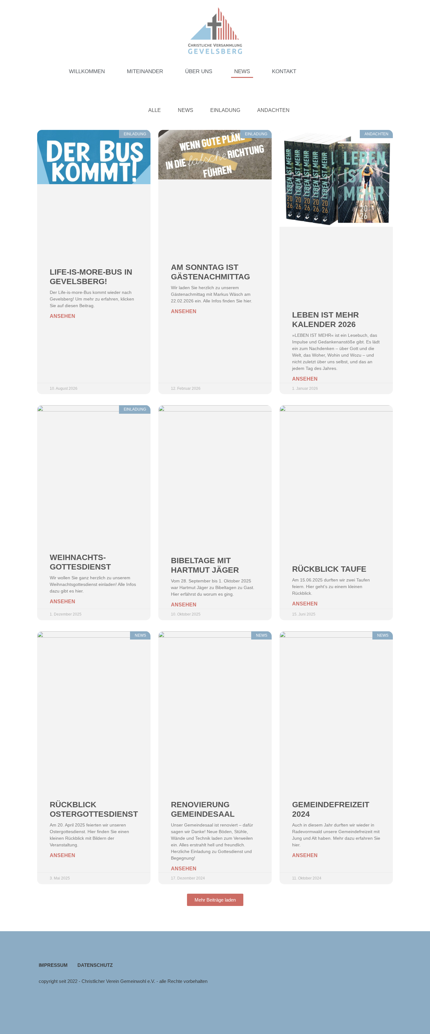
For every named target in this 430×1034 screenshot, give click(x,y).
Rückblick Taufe (329, 568)
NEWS (242, 71)
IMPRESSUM (53, 965)
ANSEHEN (62, 316)
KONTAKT (284, 71)
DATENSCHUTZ (95, 965)
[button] (215, 900)
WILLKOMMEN (87, 71)
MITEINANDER (145, 71)
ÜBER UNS (198, 71)
